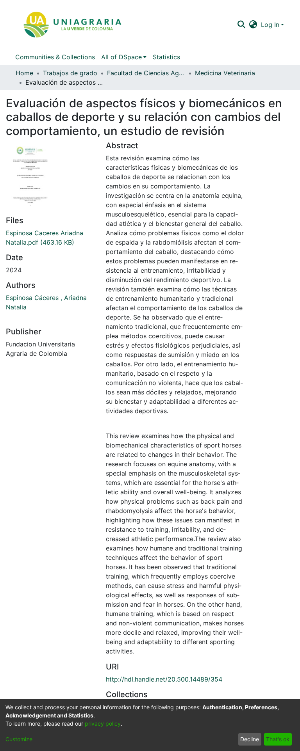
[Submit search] (241, 24)
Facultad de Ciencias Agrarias (146, 73)
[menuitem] (253, 24)
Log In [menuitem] (270, 24)
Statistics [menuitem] (166, 57)
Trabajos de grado (70, 73)
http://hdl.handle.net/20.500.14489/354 (164, 679)
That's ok (277, 739)
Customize (18, 739)
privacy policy (103, 723)
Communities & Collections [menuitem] (55, 57)
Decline (249, 739)
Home (24, 73)
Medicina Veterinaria (225, 73)
